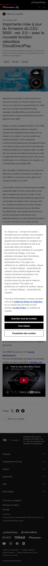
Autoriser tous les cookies (24, 318)
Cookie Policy (19, 307)
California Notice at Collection (28, 301)
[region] (24, 283)
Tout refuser (24, 325)
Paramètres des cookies (24, 333)
